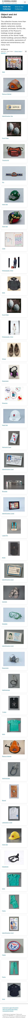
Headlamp (5, 866)
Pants (4, 911)
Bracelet (4, 491)
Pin (3, 182)
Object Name (18, 51)
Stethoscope (6, 690)
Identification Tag (7, 116)
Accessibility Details (7, 1011)
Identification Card (8, 469)
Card (3, 248)
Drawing (4, 403)
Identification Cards (8, 513)
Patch (4, 955)
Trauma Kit (5, 160)
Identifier (3, 53)
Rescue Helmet (6, 94)
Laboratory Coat (7, 822)
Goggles (4, 624)
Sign (3, 72)
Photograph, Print (7, 270)
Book (3, 557)
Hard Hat (5, 204)
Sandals (4, 602)
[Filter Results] (26, 51)
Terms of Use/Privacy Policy (10, 1009)
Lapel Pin (5, 535)
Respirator (5, 381)
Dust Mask (5, 138)
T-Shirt (4, 712)
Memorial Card (6, 447)
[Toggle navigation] (25, 2)
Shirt (3, 293)
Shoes (4, 359)
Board (4, 800)
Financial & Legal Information (10, 1007)
